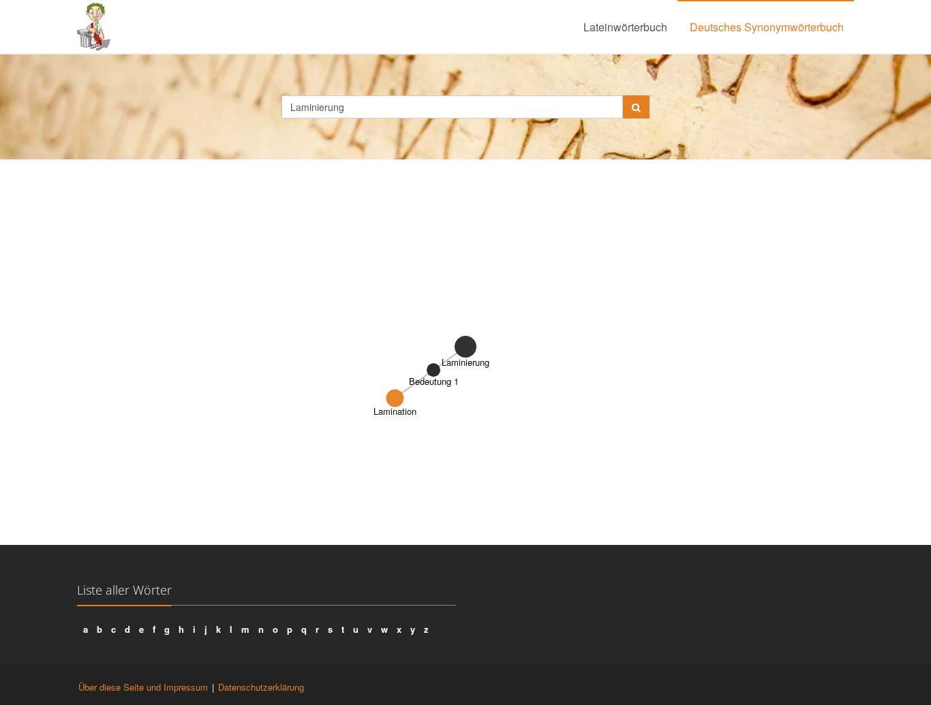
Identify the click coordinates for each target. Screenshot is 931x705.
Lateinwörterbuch (625, 27)
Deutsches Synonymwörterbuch (767, 27)
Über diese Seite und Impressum (143, 686)
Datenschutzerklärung (261, 686)
